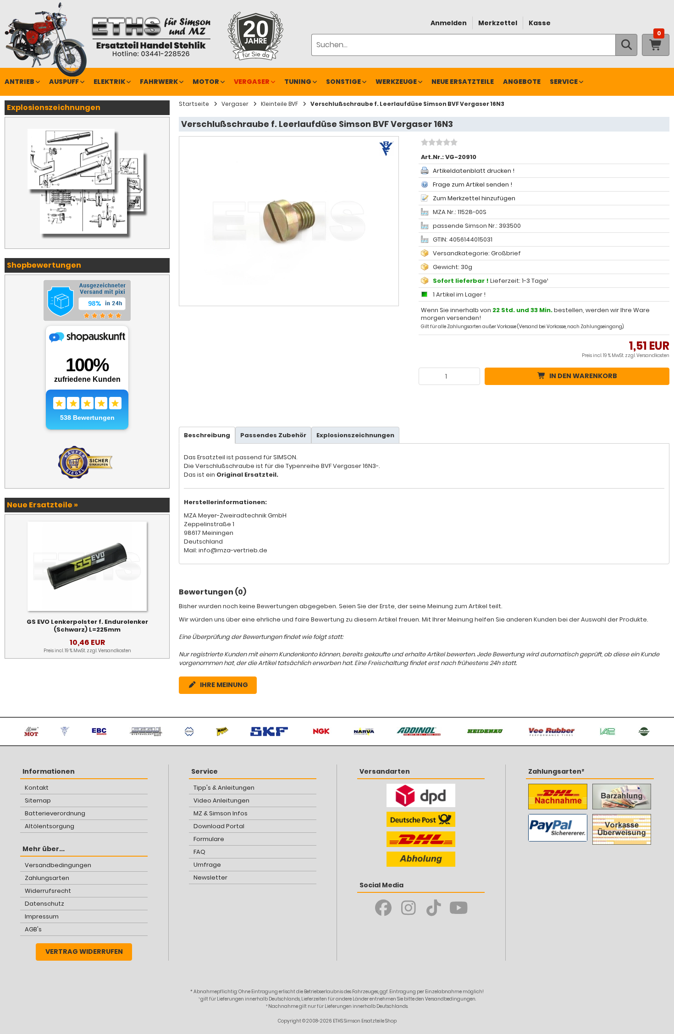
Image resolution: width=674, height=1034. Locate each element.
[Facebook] (383, 908)
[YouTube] (458, 908)
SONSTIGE (343, 81)
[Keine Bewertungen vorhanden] (438, 143)
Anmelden (449, 23)
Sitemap (38, 800)
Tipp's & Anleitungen (223, 787)
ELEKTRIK (109, 81)
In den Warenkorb (583, 375)
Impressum (42, 916)
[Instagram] (408, 908)
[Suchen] (626, 45)
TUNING (297, 81)
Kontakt (37, 787)
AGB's (33, 929)
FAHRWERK (159, 81)
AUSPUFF (64, 81)
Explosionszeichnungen (355, 435)
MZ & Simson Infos (220, 813)
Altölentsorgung (49, 826)
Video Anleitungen (221, 800)
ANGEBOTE (522, 81)
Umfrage (207, 864)
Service (564, 81)
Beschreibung (207, 435)
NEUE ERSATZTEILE (462, 81)
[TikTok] (433, 908)
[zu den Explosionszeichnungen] (87, 126)
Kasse (540, 23)
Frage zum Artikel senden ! (472, 184)
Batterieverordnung (55, 813)
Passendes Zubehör (273, 435)
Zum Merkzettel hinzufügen (474, 198)
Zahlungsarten (47, 878)
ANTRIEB (19, 81)
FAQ (199, 851)
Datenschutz (44, 903)
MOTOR (206, 81)
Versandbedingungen (58, 865)
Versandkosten (652, 355)
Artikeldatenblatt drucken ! (473, 170)
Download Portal (218, 826)
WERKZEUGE (396, 81)
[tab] (207, 435)
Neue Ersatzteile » (42, 505)
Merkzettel (497, 23)
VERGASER (252, 81)
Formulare (208, 839)
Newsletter (210, 877)
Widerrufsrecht (48, 890)
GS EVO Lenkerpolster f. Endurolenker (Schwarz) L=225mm (87, 625)
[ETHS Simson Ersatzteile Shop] (150, 36)
